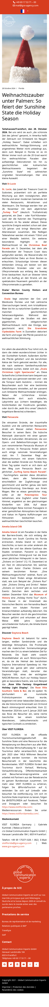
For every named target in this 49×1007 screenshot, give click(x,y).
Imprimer (6, 987)
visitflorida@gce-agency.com (16, 843)
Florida (21, 88)
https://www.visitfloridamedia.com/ (20, 813)
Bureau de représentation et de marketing (21, 921)
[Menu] (45, 21)
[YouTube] (23, 964)
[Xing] (36, 964)
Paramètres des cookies (13, 990)
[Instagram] (30, 964)
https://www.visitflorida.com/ (17, 806)
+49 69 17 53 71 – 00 (26, 2)
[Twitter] (10, 964)
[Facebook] (4, 964)
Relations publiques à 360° (14, 926)
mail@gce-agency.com (27, 5)
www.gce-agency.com (13, 846)
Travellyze (6, 930)
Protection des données (23, 987)
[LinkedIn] (17, 964)
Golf (4, 934)
